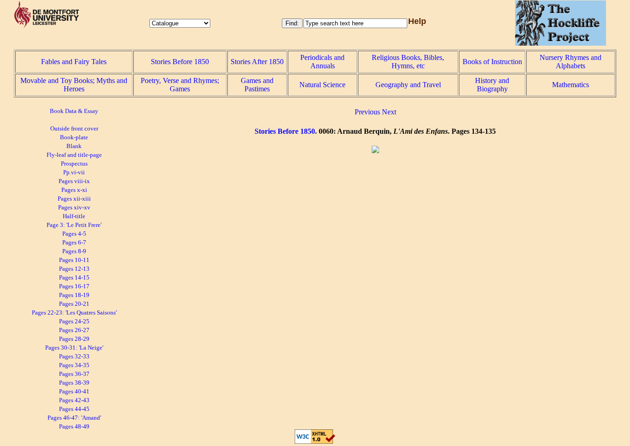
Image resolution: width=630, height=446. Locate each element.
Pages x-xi (74, 190)
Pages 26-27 (74, 330)
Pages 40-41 (74, 391)
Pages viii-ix (74, 181)
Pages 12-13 (74, 269)
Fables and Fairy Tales (74, 61)
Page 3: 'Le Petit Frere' (74, 225)
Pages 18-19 (74, 295)
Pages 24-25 (74, 321)
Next (389, 112)
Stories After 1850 (257, 61)
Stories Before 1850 (180, 61)
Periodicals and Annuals (322, 62)
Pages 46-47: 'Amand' (74, 418)
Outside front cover (74, 128)
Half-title (74, 216)
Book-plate (74, 137)
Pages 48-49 (74, 426)
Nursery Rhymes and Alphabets (570, 62)
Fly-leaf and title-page (74, 155)
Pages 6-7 (74, 242)
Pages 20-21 (74, 304)
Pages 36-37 (74, 374)
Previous (367, 112)
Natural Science (322, 85)
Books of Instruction (492, 61)
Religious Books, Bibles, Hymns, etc (408, 62)
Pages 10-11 (74, 260)
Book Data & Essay (74, 111)
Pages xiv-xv (74, 207)
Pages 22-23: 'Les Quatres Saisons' (74, 312)
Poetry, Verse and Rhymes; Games (180, 85)
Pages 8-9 (74, 251)
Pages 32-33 (74, 356)
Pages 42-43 (74, 400)
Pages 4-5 (74, 234)
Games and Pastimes (257, 85)
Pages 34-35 (74, 365)
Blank (74, 146)
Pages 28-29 (74, 339)
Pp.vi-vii (74, 172)
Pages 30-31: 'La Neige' (74, 348)
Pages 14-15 (74, 277)
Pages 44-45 (74, 409)
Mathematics (570, 85)
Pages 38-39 (74, 383)
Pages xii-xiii (74, 199)
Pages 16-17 (74, 286)
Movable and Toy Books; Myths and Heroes (73, 85)
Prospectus (74, 164)
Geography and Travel (408, 85)
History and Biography (492, 85)
